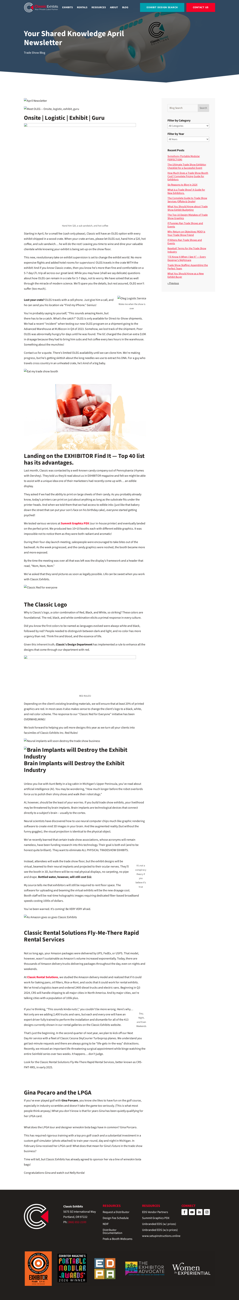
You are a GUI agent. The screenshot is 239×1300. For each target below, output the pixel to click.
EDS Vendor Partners (155, 1212)
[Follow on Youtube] (192, 1212)
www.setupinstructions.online (161, 1236)
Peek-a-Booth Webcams (117, 1239)
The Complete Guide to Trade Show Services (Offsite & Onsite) (187, 199)
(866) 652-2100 (77, 1222)
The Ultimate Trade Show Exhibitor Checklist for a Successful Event (186, 166)
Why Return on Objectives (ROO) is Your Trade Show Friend (186, 233)
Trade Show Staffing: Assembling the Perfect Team (187, 266)
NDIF (106, 1224)
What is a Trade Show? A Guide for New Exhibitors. (186, 191)
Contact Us (201, 7)
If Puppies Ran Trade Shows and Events (185, 225)
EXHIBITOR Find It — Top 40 (99, 456)
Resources (98, 7)
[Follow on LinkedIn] (199, 1212)
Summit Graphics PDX (155, 1218)
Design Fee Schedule (116, 1218)
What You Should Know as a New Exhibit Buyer (185, 275)
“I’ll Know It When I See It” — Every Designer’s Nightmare (186, 258)
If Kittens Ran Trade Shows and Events (184, 241)
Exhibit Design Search (162, 7)
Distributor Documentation (112, 1231)
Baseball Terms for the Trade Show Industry (186, 250)
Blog (125, 7)
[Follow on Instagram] (207, 1212)
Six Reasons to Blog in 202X (182, 185)
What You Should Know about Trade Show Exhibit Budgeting (187, 208)
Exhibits (67, 7)
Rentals (82, 7)
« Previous (173, 283)
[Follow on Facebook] (184, 1212)
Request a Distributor (116, 1212)
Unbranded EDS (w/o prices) (160, 1230)
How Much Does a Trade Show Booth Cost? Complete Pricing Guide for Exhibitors (187, 176)
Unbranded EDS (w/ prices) (159, 1224)
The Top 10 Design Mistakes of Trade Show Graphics (187, 216)
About (114, 7)
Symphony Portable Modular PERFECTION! (183, 157)
